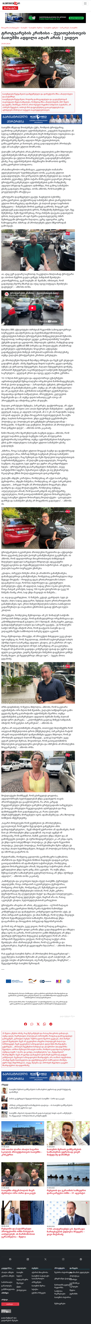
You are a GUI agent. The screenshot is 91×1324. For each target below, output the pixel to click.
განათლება (6, 1285)
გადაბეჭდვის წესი (67, 1016)
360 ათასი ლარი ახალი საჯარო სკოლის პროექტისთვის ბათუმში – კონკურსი (21, 1152)
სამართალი (6, 1282)
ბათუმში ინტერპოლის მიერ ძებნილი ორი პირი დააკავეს (18, 1192)
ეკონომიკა (75, 1283)
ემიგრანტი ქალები (63, 1278)
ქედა (19, 1286)
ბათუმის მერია (35, 28)
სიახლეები (14, 28)
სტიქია (35, 1289)
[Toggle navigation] (85, 3)
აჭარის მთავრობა (40, 1272)
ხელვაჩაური (22, 1279)
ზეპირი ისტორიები (63, 1272)
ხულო (19, 1276)
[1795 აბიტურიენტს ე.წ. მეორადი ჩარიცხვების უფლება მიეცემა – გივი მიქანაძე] (68, 1212)
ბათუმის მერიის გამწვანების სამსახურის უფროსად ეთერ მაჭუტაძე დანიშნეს (64, 1152)
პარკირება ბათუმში (69, 28)
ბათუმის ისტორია (62, 1297)
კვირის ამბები (7, 1276)
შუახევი (20, 1283)
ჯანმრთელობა (8, 1289)
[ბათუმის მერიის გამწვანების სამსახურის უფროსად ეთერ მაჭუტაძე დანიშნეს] (4, 1090)
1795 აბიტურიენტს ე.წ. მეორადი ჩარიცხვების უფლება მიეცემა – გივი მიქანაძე (66, 1231)
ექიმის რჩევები (39, 1293)
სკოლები (74, 1286)
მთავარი (5, 28)
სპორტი (73, 1279)
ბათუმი (24, 28)
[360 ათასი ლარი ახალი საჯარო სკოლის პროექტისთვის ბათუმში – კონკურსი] (22, 1133)
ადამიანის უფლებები (79, 1272)
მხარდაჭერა (10, 8)
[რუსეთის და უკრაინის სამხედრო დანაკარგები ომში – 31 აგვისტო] (68, 1174)
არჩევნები (36, 1282)
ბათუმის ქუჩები (51, 28)
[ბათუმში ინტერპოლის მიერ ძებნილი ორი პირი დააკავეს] (22, 1174)
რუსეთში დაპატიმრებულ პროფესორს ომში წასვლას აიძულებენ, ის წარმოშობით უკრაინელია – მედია (18, 1232)
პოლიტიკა (74, 1276)
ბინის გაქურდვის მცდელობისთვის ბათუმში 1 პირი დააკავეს (37, 1098)
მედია (72, 1290)
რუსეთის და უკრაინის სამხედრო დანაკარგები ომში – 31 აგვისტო (66, 1192)
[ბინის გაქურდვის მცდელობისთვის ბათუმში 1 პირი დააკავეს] (4, 1098)
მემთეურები (59, 1303)
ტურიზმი (74, 1293)
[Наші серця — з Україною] (11, 3)
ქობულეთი (21, 1290)
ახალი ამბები (7, 1272)
